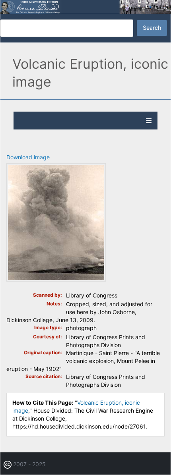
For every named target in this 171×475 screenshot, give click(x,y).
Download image (28, 157)
